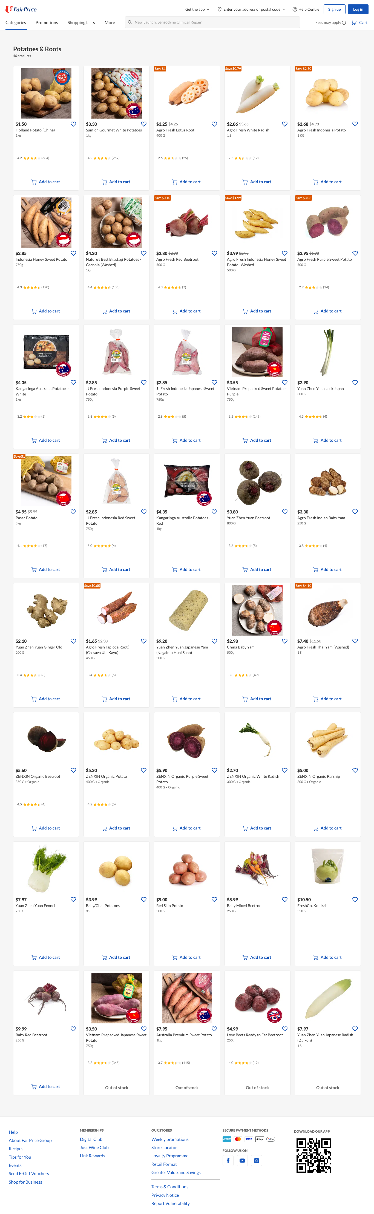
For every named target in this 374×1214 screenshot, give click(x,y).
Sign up (334, 9)
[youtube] (242, 1163)
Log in (358, 9)
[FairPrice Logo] (21, 9)
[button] (344, 23)
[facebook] (228, 1163)
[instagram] (256, 1163)
